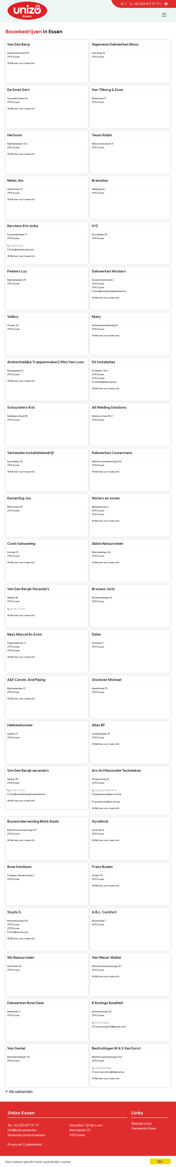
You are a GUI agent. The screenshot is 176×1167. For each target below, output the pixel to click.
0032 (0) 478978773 (106, 790)
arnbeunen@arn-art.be (107, 801)
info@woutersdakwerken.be (110, 291)
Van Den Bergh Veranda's (28, 589)
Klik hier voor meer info (22, 63)
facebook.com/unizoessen (26, 1135)
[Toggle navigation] (164, 14)
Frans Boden (102, 867)
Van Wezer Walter (107, 957)
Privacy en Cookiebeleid (25, 1144)
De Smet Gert (18, 90)
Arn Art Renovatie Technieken (116, 770)
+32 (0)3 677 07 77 (147, 3)
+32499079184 (103, 1068)
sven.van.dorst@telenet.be (109, 1071)
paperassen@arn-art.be (108, 794)
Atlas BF (98, 725)
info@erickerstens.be (22, 249)
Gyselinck (100, 821)
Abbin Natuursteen (107, 544)
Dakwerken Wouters (109, 271)
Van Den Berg (18, 44)
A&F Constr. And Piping (26, 680)
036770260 (16, 245)
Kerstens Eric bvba (22, 226)
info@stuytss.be (19, 932)
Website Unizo (141, 1124)
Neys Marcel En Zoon (24, 634)
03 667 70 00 (17, 608)
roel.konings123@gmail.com (110, 1026)
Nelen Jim (15, 180)
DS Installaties (103, 362)
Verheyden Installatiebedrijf (30, 453)
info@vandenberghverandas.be (27, 794)
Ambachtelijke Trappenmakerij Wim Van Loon (45, 362)
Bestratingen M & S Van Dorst (116, 1048)
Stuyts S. (14, 912)
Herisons (14, 135)
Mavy (96, 317)
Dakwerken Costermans (112, 453)
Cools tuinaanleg (21, 544)
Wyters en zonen (106, 498)
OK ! (160, 1161)
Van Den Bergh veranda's (28, 770)
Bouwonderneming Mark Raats (33, 821)
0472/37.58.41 (102, 1022)
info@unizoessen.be (22, 1130)
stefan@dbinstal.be (105, 381)
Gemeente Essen (143, 1128)
